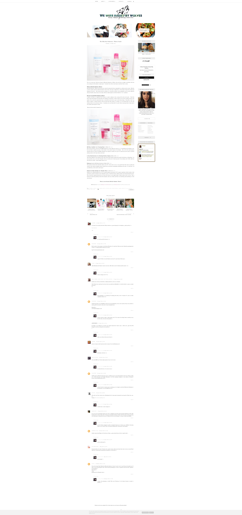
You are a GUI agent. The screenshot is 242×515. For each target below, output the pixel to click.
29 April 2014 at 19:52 (100, 341)
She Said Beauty (122, 184)
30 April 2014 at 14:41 (107, 236)
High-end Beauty (141, 130)
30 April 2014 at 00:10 (100, 392)
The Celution (97, 397)
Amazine (127, 184)
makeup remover (102, 188)
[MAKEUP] (121, 37)
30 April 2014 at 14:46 (107, 384)
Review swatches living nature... (124, 214)
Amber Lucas (95, 430)
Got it (151, 512)
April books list (93, 214)
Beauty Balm (95, 357)
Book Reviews (150, 132)
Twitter (108, 184)
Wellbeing (150, 130)
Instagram (112, 184)
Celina (93, 392)
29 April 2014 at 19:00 (118, 279)
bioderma (91, 188)
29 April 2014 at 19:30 (101, 301)
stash (92, 189)
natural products (115, 188)
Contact (121, 1)
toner (94, 189)
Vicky (93, 263)
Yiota (93, 463)
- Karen (93, 222)
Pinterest (116, 184)
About (103, 1)
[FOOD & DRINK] (144, 37)
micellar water (108, 188)
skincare (88, 189)
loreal (98, 188)
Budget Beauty (141, 131)
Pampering (150, 129)
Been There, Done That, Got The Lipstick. (102, 279)
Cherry (93, 341)
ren (127, 188)
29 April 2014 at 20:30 (101, 373)
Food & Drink (150, 131)
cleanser (94, 188)
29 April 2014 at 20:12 (103, 357)
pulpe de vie (124, 188)
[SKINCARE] (98, 37)
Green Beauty (150, 126)
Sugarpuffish (95, 446)
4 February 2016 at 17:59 (108, 478)
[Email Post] (98, 189)
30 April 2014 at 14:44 (107, 350)
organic (120, 188)
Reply (132, 232)
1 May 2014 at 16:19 (103, 446)
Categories (112, 1)
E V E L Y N (100, 236)
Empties (149, 127)
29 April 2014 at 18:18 (100, 263)
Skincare (140, 127)
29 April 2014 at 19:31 (102, 323)
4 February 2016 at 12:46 (100, 463)
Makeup (140, 126)
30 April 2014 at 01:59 (102, 411)
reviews (130, 188)
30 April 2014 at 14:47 (107, 422)
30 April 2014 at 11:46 (103, 430)
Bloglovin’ (103, 397)
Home (96, 1)
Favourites (150, 125)
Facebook (99, 184)
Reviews (140, 125)
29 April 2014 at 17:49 (101, 243)
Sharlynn (94, 411)
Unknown (94, 243)
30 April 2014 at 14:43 (107, 334)
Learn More (145, 512)
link (111, 147)
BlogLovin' (104, 184)
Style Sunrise (94, 227)
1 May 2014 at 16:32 (107, 456)
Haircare (140, 129)
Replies (96, 234)
